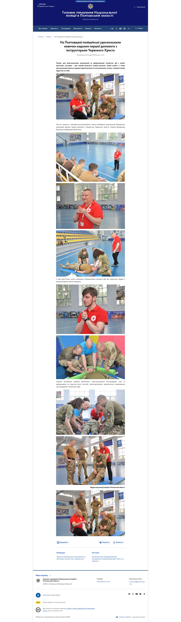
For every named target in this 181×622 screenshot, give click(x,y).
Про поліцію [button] (42, 28)
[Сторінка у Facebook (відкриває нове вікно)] (112, 28)
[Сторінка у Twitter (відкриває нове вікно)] (116, 28)
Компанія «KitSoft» (125, 617)
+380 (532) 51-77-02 (103, 582)
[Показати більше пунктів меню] (109, 28)
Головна (40, 37)
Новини (48, 37)
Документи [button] (78, 28)
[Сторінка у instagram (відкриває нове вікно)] (124, 28)
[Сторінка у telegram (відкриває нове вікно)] (128, 28)
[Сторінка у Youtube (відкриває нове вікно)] (120, 28)
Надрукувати (64, 542)
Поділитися (105, 542)
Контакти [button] (97, 28)
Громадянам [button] (65, 28)
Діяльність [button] (54, 28)
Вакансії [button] (88, 28)
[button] (43, 575)
